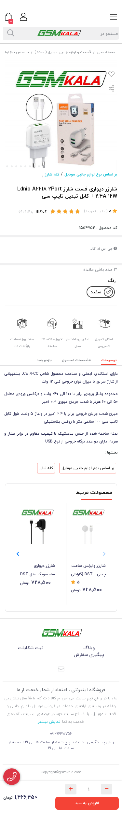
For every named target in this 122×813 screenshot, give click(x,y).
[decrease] (106, 789)
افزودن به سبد (87, 803)
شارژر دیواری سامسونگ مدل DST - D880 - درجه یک (37, 570)
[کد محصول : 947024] (37, 523)
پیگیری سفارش (89, 655)
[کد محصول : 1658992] (88, 523)
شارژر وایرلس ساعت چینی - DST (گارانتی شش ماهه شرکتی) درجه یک (88, 570)
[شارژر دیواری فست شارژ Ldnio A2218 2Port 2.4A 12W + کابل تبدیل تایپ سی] (61, 632)
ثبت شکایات (30, 648)
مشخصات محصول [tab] (76, 360)
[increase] (70, 789)
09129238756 (61, 733)
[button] (17, 554)
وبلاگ (89, 648)
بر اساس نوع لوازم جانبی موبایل (90, 174)
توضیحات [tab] (109, 360)
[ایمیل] (61, 669)
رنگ (111, 280)
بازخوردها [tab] (44, 360)
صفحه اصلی (106, 52)
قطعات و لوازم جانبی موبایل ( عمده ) (62, 52)
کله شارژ (52, 174)
